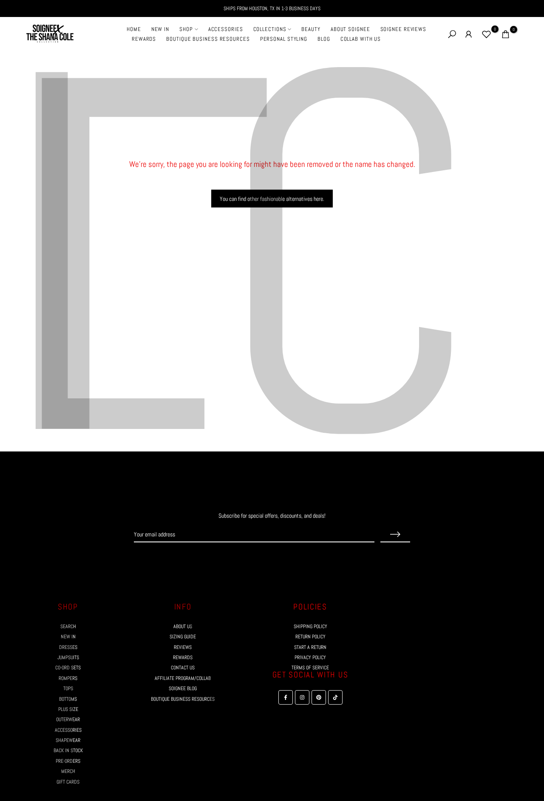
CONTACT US (183, 667)
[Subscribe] (395, 534)
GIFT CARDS (68, 781)
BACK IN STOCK (68, 750)
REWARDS (144, 38)
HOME (134, 29)
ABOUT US (182, 626)
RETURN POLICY (310, 636)
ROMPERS (68, 678)
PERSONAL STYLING (283, 38)
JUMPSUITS (68, 657)
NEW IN (160, 29)
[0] (486, 34)
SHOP (186, 29)
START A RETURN (310, 647)
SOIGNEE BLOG (183, 688)
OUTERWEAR (68, 719)
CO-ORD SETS (68, 667)
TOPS (68, 688)
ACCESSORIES (225, 29)
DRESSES (68, 647)
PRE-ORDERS (68, 761)
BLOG (323, 38)
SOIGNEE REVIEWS (403, 29)
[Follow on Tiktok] (295, 558)
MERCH (68, 771)
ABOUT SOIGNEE (350, 29)
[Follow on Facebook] (249, 558)
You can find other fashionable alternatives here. (272, 199)
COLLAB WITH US (360, 38)
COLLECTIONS (269, 29)
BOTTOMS (68, 699)
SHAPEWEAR (68, 740)
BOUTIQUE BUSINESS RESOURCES (207, 38)
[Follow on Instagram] (264, 558)
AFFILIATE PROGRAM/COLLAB (183, 678)
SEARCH (68, 626)
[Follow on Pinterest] (279, 558)
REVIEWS (183, 647)
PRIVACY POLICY (310, 657)
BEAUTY (310, 29)
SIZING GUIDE (183, 636)
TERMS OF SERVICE (310, 667)
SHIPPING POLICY (310, 626)
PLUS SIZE (68, 709)
